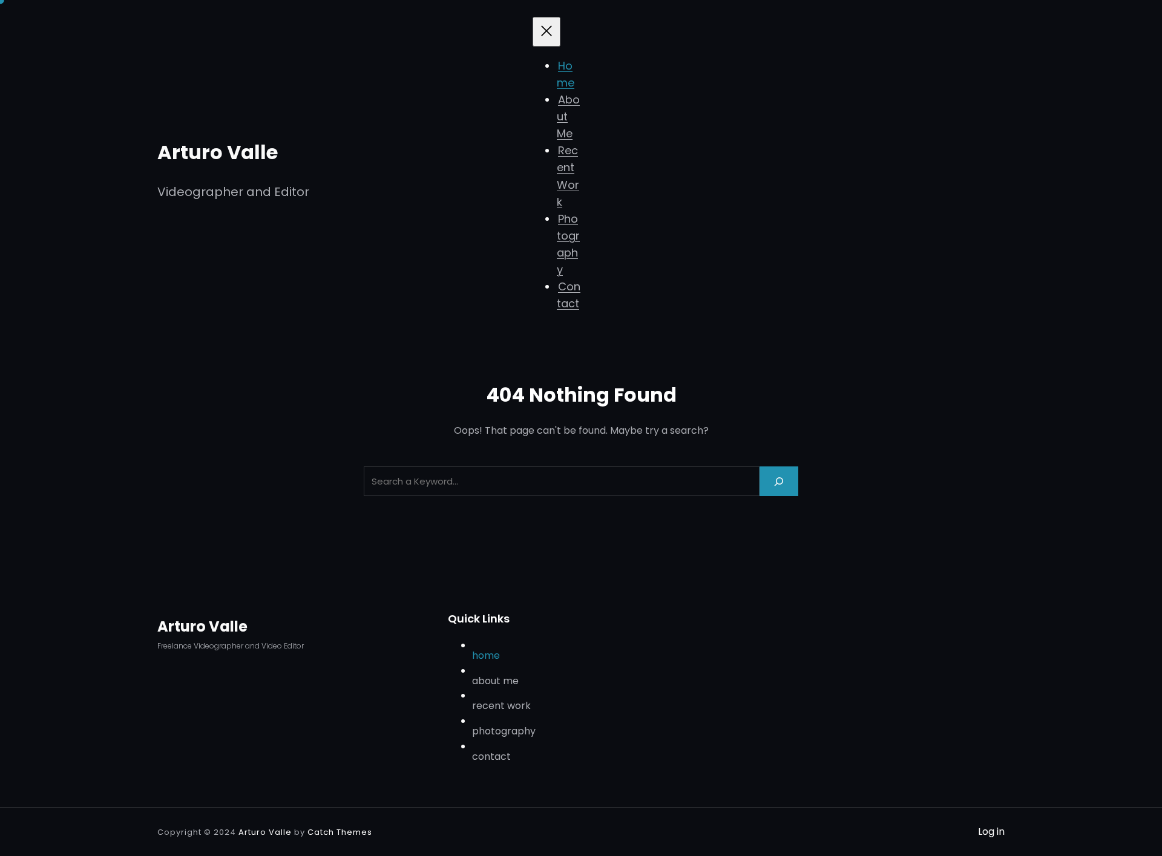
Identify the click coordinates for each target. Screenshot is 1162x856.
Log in (991, 831)
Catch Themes (339, 832)
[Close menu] (546, 32)
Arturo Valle (217, 152)
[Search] (779, 481)
